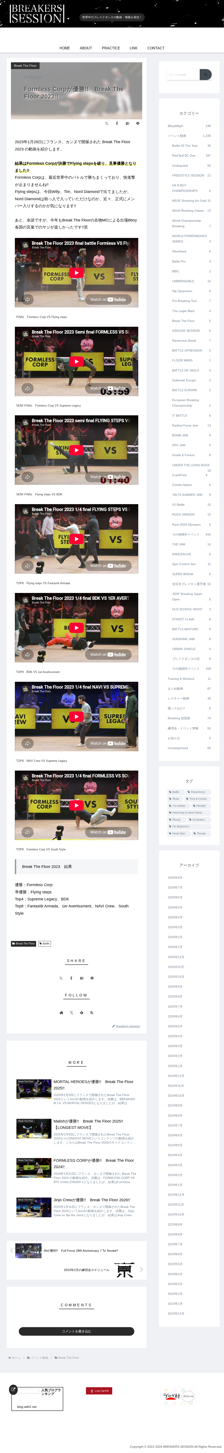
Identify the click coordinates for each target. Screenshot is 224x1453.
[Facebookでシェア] (117, 123)
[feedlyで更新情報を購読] (81, 1012)
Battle (46, 943)
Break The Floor (25, 943)
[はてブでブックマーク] (127, 123)
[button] (206, 74)
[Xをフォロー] (71, 1012)
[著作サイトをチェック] (61, 1012)
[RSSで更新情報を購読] (91, 1012)
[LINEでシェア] (137, 123)
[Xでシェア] (106, 123)
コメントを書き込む (76, 1331)
